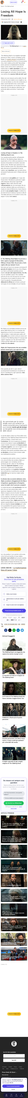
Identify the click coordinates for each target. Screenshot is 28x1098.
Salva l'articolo (6, 51)
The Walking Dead (9, 6)
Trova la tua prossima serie (14, 610)
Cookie (20, 1066)
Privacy (15, 1066)
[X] (10, 630)
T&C (3, 1068)
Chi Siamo (4, 1066)
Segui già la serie (8, 43)
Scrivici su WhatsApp (15, 803)
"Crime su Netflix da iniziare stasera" (14, 798)
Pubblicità (22, 1068)
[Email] (22, 630)
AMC (19, 624)
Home (2, 6)
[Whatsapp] (14, 630)
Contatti (10, 1066)
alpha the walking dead (10, 624)
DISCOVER (13, 2)
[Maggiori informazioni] (21, 22)
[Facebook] (5, 630)
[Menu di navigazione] (24, 2)
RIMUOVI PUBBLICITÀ (14, 130)
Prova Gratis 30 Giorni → (9, 1072)
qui (8, 473)
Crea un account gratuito (13, 1086)
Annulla (13, 1089)
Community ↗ (6, 1077)
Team (7, 1068)
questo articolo (11, 59)
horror (23, 624)
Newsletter (5, 1075)
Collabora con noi (14, 1068)
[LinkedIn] (18, 630)
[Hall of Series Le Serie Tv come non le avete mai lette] (2, 2)
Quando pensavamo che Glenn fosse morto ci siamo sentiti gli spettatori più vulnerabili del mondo (13, 740)
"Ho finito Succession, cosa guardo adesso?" (13, 793)
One (2, 626)
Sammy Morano (18, 19)
